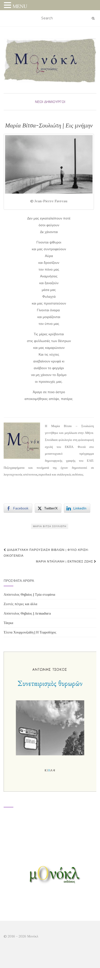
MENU (20, 6)
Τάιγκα (8, 623)
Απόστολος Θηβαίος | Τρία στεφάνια (29, 594)
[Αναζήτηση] (93, 18)
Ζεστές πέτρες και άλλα (20, 604)
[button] (8, 6)
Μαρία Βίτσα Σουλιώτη (49, 526)
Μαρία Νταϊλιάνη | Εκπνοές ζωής (65, 561)
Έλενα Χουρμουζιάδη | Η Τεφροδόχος (30, 632)
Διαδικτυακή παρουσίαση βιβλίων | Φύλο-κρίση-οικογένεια (46, 552)
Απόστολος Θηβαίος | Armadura (27, 613)
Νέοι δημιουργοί (50, 102)
